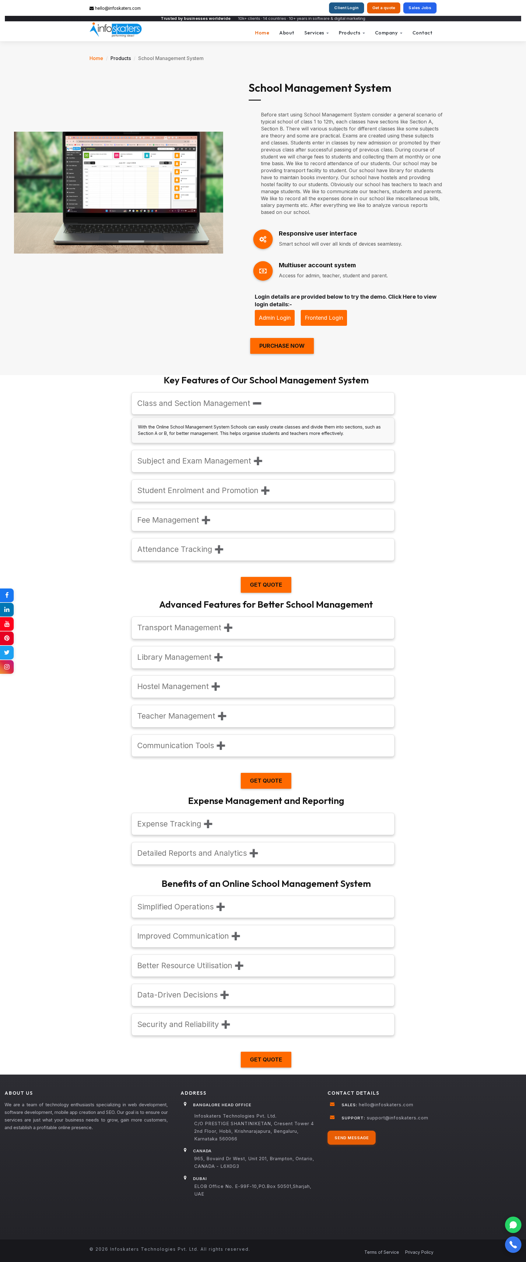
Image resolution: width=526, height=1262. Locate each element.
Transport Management (185, 627)
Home (262, 33)
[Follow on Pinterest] (7, 638)
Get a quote (383, 7)
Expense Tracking (175, 823)
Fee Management (174, 519)
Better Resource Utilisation (190, 965)
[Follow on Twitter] (7, 652)
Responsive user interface (318, 233)
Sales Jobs (420, 7)
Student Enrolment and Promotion (203, 490)
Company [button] (387, 33)
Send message (352, 1137)
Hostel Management (178, 686)
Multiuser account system (317, 265)
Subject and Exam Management (200, 460)
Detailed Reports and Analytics (197, 853)
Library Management (180, 657)
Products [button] (350, 33)
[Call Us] (513, 1244)
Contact (422, 33)
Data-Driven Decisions (183, 994)
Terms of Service (381, 1252)
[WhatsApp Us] (513, 1225)
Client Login (346, 7)
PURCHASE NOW (282, 346)
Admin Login (275, 318)
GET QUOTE (266, 584)
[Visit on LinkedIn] (7, 610)
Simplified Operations (181, 906)
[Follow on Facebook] (7, 595)
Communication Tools (181, 745)
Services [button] (314, 33)
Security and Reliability (183, 1024)
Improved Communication (188, 935)
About (286, 33)
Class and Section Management (199, 403)
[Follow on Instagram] (7, 667)
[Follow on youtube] (7, 624)
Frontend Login (324, 318)
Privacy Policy (419, 1252)
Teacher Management (182, 715)
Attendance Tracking (180, 549)
